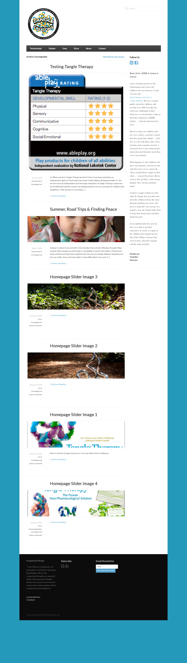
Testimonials (36, 48)
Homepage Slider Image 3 (73, 276)
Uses (64, 48)
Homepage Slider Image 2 (73, 345)
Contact (102, 48)
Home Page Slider (35, 529)
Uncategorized (36, 184)
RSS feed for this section (113, 57)
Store (76, 48)
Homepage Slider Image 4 (73, 483)
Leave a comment (35, 326)
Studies (52, 48)
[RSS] (132, 63)
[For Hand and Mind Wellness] (43, 24)
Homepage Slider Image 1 (73, 414)
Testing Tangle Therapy (71, 66)
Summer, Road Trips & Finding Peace (83, 209)
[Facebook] (137, 63)
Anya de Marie (36, 181)
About (88, 48)
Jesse (40, 319)
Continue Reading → (59, 196)
